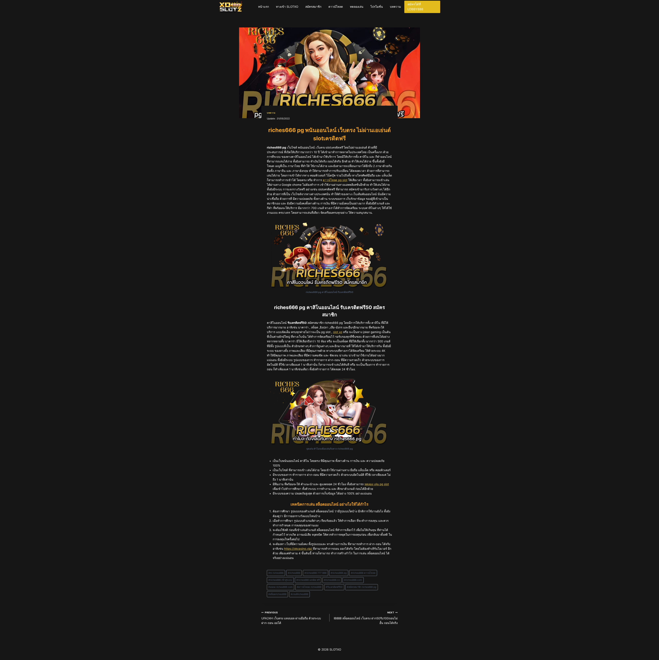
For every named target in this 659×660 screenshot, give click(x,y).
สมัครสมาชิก (313, 6)
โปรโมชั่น (376, 6)
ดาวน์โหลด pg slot (335, 180)
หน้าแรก (263, 6)
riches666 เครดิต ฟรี (308, 580)
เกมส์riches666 (299, 594)
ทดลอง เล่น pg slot (377, 484)
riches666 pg (338, 572)
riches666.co (332, 580)
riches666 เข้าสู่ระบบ (280, 580)
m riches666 (276, 572)
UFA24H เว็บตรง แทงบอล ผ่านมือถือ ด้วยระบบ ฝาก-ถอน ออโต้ (291, 618)
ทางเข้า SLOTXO (287, 6)
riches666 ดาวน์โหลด (363, 572)
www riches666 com (280, 587)
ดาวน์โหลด (335, 6)
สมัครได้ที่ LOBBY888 (415, 6)
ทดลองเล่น (356, 6)
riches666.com (353, 580)
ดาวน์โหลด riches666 (309, 587)
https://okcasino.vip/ (298, 548)
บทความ (395, 6)
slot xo (337, 332)
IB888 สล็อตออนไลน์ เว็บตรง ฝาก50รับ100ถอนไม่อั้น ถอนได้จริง (366, 618)
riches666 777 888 (315, 572)
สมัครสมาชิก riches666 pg (361, 587)
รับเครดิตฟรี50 (334, 587)
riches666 (294, 572)
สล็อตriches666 (277, 594)
